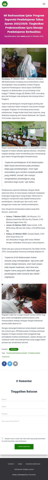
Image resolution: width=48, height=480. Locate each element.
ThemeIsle (32, 475)
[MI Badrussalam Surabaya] (5, 4)
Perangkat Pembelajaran (24, 469)
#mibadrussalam (34, 353)
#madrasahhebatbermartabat (16, 353)
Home (20, 464)
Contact (11, 464)
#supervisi (5, 357)
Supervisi (14, 349)
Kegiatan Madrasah (33, 464)
